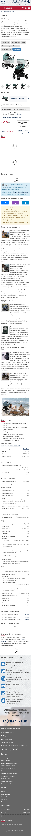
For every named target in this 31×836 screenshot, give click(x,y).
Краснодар (4, 799)
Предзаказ (23, 122)
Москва (3, 791)
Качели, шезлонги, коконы (8, 768)
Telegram (5, 736)
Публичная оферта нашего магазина (15, 832)
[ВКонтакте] (13, 1)
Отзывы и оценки (6, 49)
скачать (27, 614)
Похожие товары (6, 46)
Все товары (5, 754)
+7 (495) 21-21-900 (7, 8)
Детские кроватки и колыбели (9, 763)
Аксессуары (16, 46)
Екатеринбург (5, 796)
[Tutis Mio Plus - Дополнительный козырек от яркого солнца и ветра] (15, 86)
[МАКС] (19, 1)
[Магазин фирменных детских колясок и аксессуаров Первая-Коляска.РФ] (3, 3)
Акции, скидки (5, 758)
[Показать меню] (29, 8)
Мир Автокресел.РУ (6, 783)
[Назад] (2, 86)
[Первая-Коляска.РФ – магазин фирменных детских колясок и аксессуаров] (1, 12)
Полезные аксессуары (7, 781)
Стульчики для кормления (8, 765)
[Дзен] (16, 1)
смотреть (27, 619)
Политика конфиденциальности (15, 833)
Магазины (4, 788)
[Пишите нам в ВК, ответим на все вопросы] (5, 202)
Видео (23, 42)
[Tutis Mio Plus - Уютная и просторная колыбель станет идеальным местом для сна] (8, 86)
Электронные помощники (8, 776)
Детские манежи (5, 771)
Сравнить (23, 126)
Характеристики (15, 42)
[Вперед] (28, 86)
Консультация (16, 49)
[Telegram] (22, 1)
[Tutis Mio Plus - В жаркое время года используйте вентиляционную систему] (23, 86)
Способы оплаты (6, 820)
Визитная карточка (8, 742)
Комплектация (5, 42)
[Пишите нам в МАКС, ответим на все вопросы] (15, 202)
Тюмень (3, 802)
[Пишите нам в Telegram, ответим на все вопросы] (25, 202)
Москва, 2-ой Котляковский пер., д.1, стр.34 (15, 745)
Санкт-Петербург (5, 794)
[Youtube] (25, 1)
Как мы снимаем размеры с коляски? (10, 446)
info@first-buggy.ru (8, 739)
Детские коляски (5, 760)
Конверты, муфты (6, 778)
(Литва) (26, 449)
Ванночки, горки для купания (9, 773)
